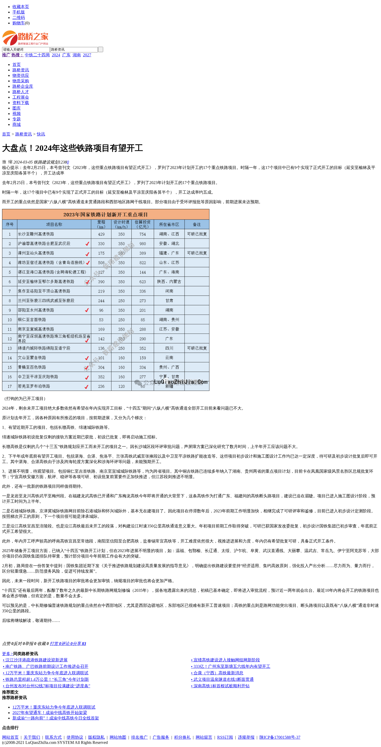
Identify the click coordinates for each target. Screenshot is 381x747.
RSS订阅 (225, 737)
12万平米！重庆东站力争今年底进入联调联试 (53, 707)
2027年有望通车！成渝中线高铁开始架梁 (49, 712)
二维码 (18, 17)
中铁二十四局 (37, 55)
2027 (87, 55)
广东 (66, 55)
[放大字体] (4, 161)
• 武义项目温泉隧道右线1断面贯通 (222, 679)
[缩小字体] (10, 161)
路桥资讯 (23, 134)
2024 (56, 55)
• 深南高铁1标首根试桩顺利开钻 (220, 686)
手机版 (18, 12)
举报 (30, 643)
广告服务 (161, 737)
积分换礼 (182, 737)
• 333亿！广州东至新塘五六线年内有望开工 (230, 666)
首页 (6, 134)
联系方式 (53, 737)
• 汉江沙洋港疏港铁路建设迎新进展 (35, 660)
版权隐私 (96, 737)
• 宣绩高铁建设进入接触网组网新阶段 (225, 660)
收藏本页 (20, 6)
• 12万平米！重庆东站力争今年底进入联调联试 (45, 673)
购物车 (18, 23)
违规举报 (246, 737)
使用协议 (75, 737)
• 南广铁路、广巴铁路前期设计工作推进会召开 (45, 666)
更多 (7, 653)
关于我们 (32, 737)
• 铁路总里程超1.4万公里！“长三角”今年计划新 (46, 679)
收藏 (43, 643)
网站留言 (204, 737)
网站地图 (118, 737)
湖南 (77, 55)
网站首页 (10, 737)
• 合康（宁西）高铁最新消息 (217, 673)
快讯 (41, 134)
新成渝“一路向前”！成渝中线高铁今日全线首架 (55, 718)
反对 (19, 643)
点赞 (7, 643)
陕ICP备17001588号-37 (279, 737)
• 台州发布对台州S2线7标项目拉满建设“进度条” (46, 686)
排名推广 (139, 737)
